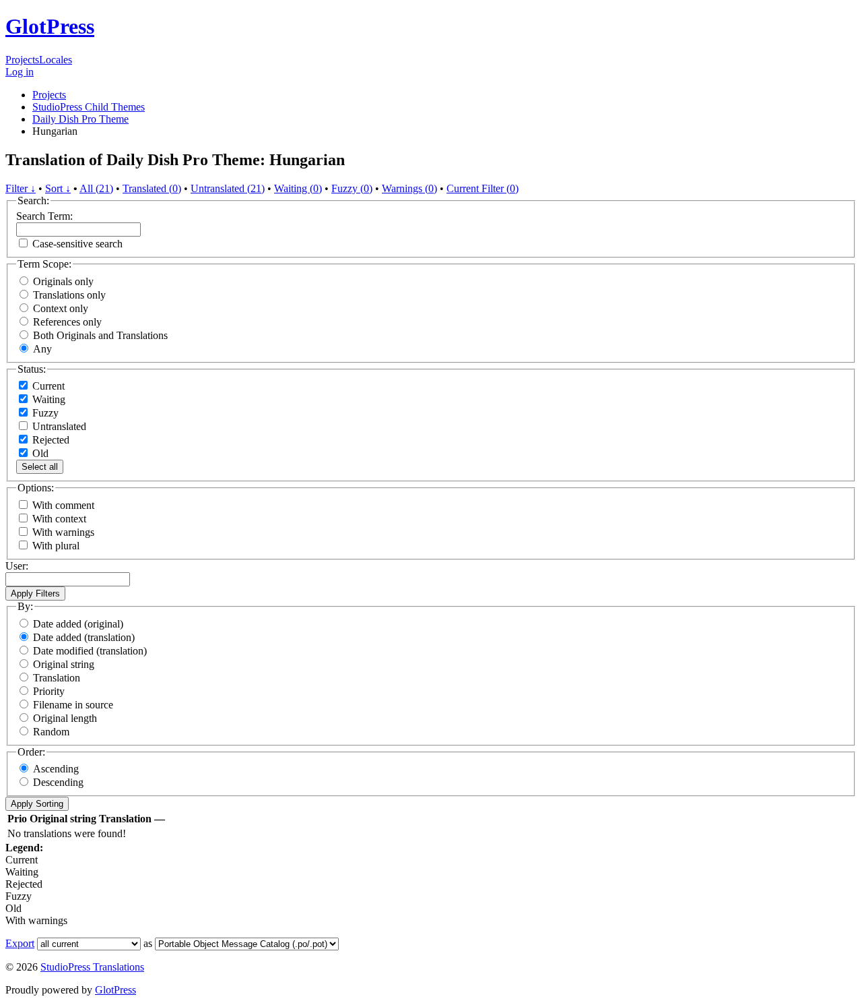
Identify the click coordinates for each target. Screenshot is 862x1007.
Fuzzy (44, 413)
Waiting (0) (298, 188)
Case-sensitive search (77, 243)
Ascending (56, 768)
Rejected (49, 440)
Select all (40, 467)
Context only (60, 308)
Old (39, 453)
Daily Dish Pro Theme (80, 119)
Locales (55, 59)
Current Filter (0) (482, 188)
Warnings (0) (409, 188)
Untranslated (58, 426)
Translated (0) (152, 188)
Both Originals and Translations (100, 335)
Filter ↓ (20, 188)
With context (59, 518)
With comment (63, 505)
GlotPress (49, 26)
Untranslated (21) (228, 188)
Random (51, 731)
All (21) (96, 188)
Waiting (47, 399)
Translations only (69, 295)
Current (47, 386)
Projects (22, 59)
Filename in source (73, 704)
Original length (65, 718)
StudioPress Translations (92, 967)
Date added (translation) (84, 637)
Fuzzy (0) (351, 188)
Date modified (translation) (90, 651)
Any (42, 349)
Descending (58, 782)
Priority (49, 691)
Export (19, 943)
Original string (63, 664)
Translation (56, 677)
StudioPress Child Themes (88, 107)
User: (16, 566)
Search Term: (44, 216)
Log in (19, 72)
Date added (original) (78, 624)
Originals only (63, 281)
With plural (55, 545)
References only (67, 322)
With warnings (63, 532)
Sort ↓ (58, 188)
